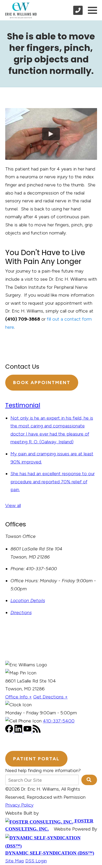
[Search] (89, 780)
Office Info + (18, 697)
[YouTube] (28, 731)
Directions (21, 612)
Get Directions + (50, 697)
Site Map (14, 861)
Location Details (27, 600)
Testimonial (22, 405)
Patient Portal (36, 759)
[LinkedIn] (19, 731)
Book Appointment (41, 382)
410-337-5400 (59, 721)
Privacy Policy (19, 805)
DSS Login (36, 861)
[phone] (78, 10)
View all (13, 505)
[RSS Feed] (37, 731)
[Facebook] (9, 731)
